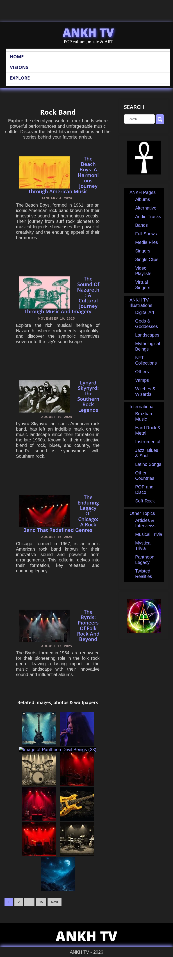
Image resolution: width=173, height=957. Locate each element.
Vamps (142, 380)
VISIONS (19, 67)
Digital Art (144, 312)
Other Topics (142, 513)
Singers (142, 250)
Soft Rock (145, 500)
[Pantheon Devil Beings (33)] (57, 749)
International (142, 406)
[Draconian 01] (77, 744)
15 (41, 902)
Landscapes (147, 334)
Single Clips (146, 259)
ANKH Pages (143, 192)
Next (54, 902)
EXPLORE (20, 78)
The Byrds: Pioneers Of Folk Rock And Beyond (88, 625)
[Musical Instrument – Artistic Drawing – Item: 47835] (77, 854)
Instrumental (147, 441)
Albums (142, 199)
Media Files (146, 242)
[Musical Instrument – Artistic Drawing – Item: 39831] (39, 744)
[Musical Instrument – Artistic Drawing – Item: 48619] (77, 819)
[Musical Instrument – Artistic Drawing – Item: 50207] (39, 784)
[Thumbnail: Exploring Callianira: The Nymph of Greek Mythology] (58, 889)
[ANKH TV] (144, 172)
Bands (141, 225)
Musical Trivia (148, 534)
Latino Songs (148, 464)
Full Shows (146, 233)
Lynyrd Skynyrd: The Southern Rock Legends (88, 396)
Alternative (145, 207)
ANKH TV (88, 32)
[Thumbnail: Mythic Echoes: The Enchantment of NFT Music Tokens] (39, 819)
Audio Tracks (148, 216)
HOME (17, 57)
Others (142, 371)
